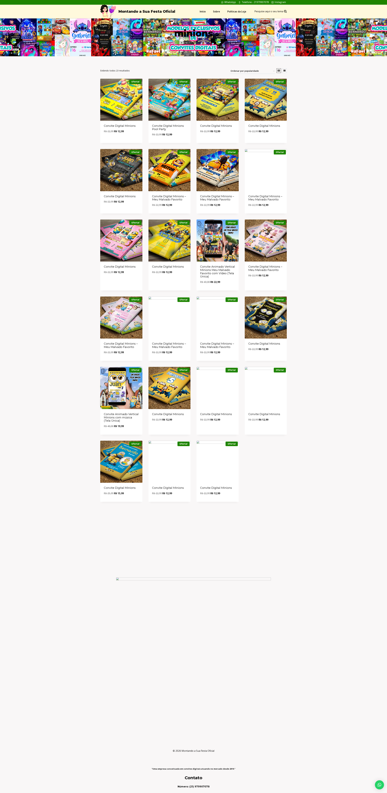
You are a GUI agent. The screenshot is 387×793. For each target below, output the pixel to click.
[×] (379, 784)
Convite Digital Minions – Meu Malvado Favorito (169, 198)
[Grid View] (278, 70)
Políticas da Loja (236, 11)
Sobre (216, 11)
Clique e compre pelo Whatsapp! (121, 139)
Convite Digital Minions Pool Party (168, 127)
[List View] (284, 70)
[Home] (188, 42)
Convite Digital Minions (120, 126)
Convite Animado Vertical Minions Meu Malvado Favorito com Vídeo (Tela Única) (217, 271)
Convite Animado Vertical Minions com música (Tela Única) (121, 417)
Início (203, 11)
